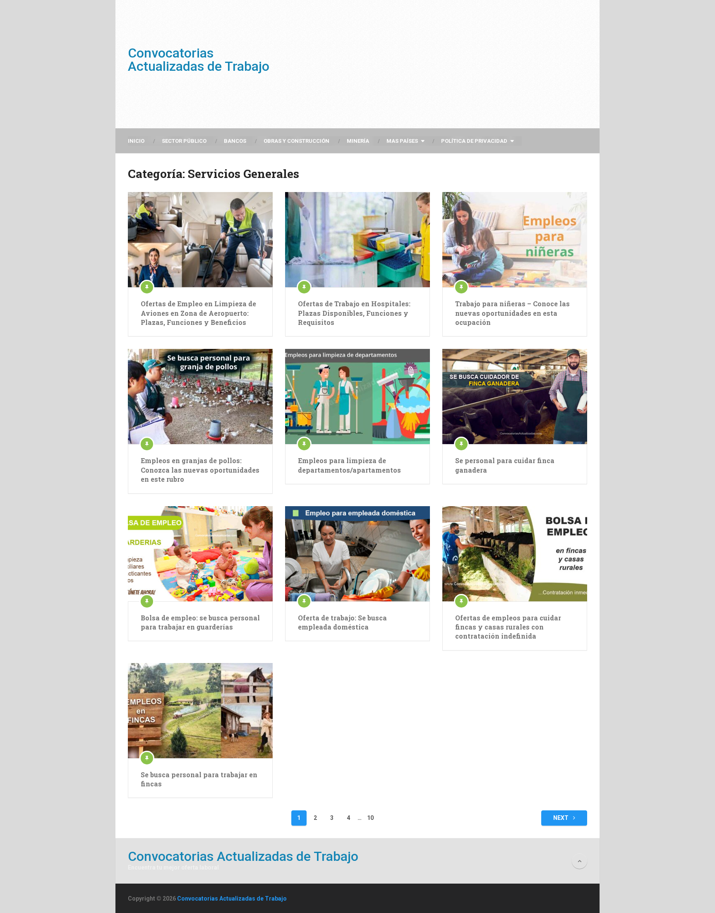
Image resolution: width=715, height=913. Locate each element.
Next (561, 817)
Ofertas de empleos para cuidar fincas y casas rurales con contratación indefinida (508, 627)
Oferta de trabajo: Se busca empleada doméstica (342, 622)
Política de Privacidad (474, 141)
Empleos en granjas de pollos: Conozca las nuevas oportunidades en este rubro (200, 469)
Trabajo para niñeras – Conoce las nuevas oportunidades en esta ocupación (512, 313)
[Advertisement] (436, 64)
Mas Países (402, 141)
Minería (358, 141)
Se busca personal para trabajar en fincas (199, 779)
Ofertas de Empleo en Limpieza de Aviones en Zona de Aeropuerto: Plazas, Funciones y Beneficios (198, 313)
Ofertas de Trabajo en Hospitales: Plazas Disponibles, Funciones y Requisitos (354, 313)
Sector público (184, 141)
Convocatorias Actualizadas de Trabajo (198, 59)
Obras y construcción (296, 141)
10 (370, 817)
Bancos (235, 141)
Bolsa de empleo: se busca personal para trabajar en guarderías (200, 622)
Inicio (136, 141)
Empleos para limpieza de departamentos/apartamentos (349, 465)
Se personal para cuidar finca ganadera (504, 465)
